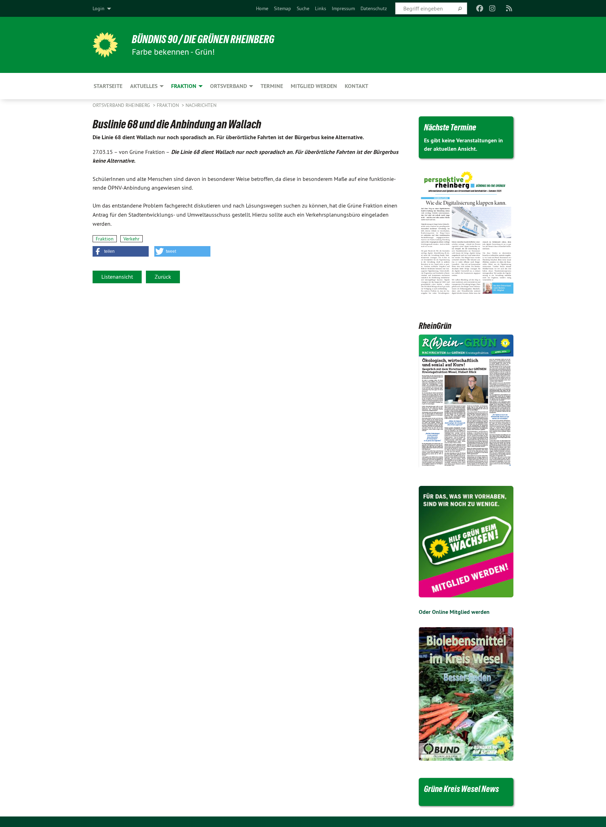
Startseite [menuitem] (108, 86)
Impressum (343, 8)
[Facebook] (479, 8)
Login (99, 8)
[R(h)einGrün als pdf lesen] (466, 401)
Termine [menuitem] (272, 86)
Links (320, 8)
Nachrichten (201, 105)
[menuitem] (262, 8)
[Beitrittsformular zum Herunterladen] (466, 541)
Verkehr (131, 239)
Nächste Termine (450, 127)
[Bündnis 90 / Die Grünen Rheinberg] (105, 44)
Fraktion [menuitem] (183, 86)
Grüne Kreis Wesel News (461, 789)
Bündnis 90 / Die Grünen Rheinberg (203, 39)
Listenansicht (117, 276)
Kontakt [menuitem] (356, 86)
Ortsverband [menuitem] (228, 86)
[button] (121, 251)
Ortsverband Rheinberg (122, 105)
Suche (303, 8)
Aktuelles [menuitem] (143, 86)
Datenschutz (374, 8)
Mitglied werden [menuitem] (314, 86)
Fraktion (168, 105)
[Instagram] (492, 8)
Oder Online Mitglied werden (454, 612)
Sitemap (282, 8)
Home (262, 8)
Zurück (163, 276)
